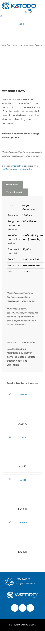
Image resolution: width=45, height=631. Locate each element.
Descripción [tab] (12, 184)
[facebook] (14, 608)
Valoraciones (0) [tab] (15, 192)
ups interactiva (25, 169)
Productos (12, 45)
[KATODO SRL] (20, 6)
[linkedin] (30, 608)
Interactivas (29, 45)
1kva (36, 166)
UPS (20, 45)
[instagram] (22, 608)
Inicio (4, 45)
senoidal (13, 169)
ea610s (5, 169)
